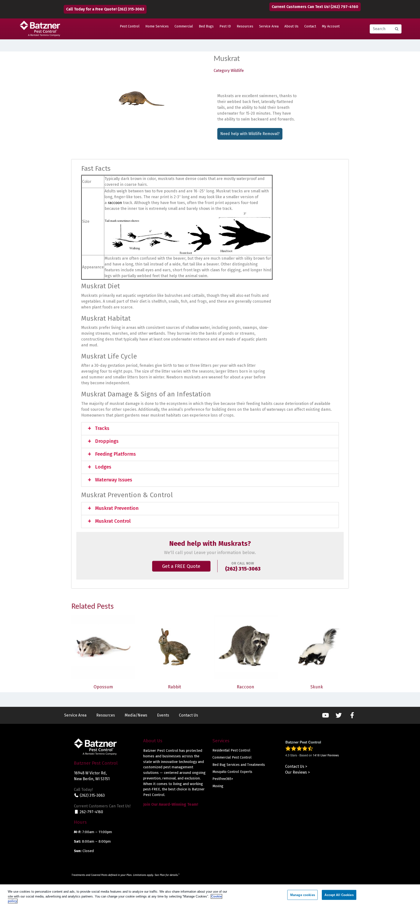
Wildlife (237, 70)
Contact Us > (296, 766)
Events (163, 715)
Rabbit (174, 687)
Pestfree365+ (222, 779)
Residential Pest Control (231, 750)
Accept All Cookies (338, 895)
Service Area (269, 26)
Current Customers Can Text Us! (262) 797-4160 (315, 6)
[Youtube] (325, 715)
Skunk (316, 687)
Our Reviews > (297, 772)
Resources (245, 26)
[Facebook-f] (352, 715)
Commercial (184, 26)
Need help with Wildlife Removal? (250, 133)
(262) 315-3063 (243, 569)
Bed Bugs (206, 26)
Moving (217, 786)
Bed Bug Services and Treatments (238, 765)
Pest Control (130, 26)
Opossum (103, 687)
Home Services (157, 26)
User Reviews (326, 755)
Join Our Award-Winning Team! (170, 804)
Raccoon (245, 687)
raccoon (115, 202)
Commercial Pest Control (232, 757)
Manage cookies (302, 895)
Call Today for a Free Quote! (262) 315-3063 (105, 9)
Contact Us (188, 715)
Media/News (136, 715)
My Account (331, 26)
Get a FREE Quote (181, 566)
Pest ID (225, 26)
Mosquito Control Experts (232, 772)
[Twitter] (339, 715)
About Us (291, 26)
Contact (310, 26)
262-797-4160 (91, 812)
